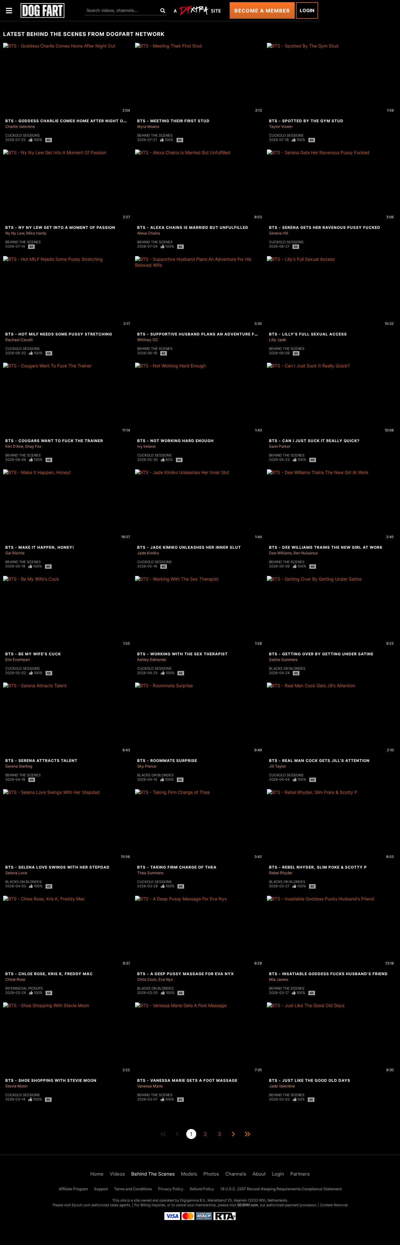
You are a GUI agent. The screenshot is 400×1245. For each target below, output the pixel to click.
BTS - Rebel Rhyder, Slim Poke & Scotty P (318, 867)
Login (307, 10)
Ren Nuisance (305, 553)
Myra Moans (148, 126)
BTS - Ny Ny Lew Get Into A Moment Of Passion (60, 227)
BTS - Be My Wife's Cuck (33, 654)
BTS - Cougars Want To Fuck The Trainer (54, 440)
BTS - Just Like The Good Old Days (309, 1080)
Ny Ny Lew (14, 233)
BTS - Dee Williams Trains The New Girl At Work (325, 547)
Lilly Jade (277, 339)
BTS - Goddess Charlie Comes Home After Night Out (67, 120)
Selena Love (16, 872)
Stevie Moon (16, 1086)
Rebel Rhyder (280, 872)
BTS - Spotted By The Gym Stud (306, 120)
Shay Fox (33, 446)
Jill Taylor (277, 766)
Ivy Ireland (146, 446)
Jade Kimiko (148, 553)
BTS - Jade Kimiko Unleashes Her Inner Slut (189, 547)
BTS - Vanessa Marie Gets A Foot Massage (187, 1080)
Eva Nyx (165, 979)
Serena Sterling (18, 766)
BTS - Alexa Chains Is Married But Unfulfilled (192, 227)
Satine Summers (283, 659)
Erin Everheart (17, 659)
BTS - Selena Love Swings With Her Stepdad (57, 867)
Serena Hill (278, 233)
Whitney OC (147, 339)
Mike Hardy (36, 233)
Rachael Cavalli (19, 339)
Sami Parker (279, 446)
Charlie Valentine (20, 126)
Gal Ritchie (14, 553)
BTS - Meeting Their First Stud (173, 120)
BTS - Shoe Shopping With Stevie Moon (51, 1080)
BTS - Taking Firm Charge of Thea (177, 867)
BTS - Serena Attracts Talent (41, 760)
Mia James (278, 979)
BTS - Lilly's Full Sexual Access (308, 334)
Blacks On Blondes (287, 668)
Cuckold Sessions (22, 135)
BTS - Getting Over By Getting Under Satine (321, 654)
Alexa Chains (148, 233)
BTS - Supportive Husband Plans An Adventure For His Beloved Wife (219, 334)
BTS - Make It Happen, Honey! (39, 547)
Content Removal (334, 1205)
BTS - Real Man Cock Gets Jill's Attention (319, 760)
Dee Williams (280, 553)
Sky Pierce (146, 766)
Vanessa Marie (150, 1086)
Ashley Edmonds (151, 659)
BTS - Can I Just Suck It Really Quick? (314, 440)
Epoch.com (81, 1205)
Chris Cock (147, 979)
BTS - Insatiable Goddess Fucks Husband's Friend (328, 973)
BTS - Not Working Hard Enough (175, 440)
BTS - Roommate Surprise (167, 760)
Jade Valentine (282, 1086)
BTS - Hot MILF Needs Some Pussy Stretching (58, 334)
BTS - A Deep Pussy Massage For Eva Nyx (185, 973)
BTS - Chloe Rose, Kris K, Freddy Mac (49, 973)
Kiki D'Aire (14, 446)
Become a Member (262, 11)
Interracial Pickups (24, 988)
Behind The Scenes (154, 135)
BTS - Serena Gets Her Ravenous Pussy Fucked (324, 227)
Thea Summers (150, 872)
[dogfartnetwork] (42, 10)
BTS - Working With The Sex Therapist (182, 654)
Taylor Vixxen (280, 126)
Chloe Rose (15, 979)
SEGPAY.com (247, 1205)
